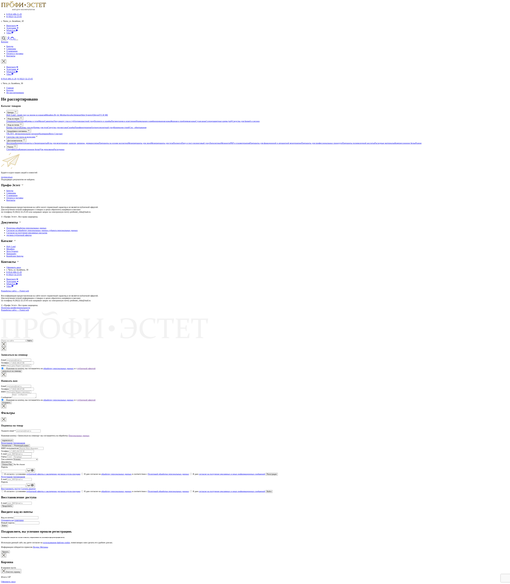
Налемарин (44, 134)
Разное (418, 143)
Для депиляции (47, 149)
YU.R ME (103, 115)
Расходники (59, 149)
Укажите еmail (8, 431)
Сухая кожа (201, 121)
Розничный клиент (21, 446)
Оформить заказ (13, 267)
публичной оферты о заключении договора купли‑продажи (53, 474)
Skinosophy (11, 254)
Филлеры (10, 143)
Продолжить (7, 506)
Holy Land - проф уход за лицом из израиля (25, 115)
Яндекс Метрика (40, 547)
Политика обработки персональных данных (26, 228)
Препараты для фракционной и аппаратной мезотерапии (275, 143)
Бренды (10, 112)
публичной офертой (86, 368)
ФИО (3, 365)
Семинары (11, 193)
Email (3, 360)
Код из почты (7, 517)
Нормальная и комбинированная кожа (153, 121)
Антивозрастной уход (84, 121)
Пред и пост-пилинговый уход (195, 143)
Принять (5, 552)
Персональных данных (79, 436)
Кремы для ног (26, 127)
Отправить (6, 403)
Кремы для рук (13, 127)
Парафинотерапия (83, 127)
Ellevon (96, 115)
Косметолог (7, 446)
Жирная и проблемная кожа (183, 121)
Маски (41, 121)
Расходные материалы (385, 143)
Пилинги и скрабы (102, 121)
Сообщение (6, 397)
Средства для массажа (58, 127)
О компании (12, 195)
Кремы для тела (40, 127)
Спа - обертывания (137, 127)
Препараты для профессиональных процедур (321, 143)
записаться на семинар (11, 371)
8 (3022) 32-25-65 (14, 16)
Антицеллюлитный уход (102, 127)
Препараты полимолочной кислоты (358, 143)
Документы (6, 462)
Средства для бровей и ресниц (246, 121)
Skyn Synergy (12, 251)
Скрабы (71, 127)
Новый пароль (7, 523)
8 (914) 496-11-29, (9, 79)
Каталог (10, 90)
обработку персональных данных (58, 368)
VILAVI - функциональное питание (22, 134)
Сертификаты (12, 149)
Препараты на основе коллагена (113, 143)
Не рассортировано (15, 93)
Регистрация (6, 443)
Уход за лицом (13, 119)
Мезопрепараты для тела (162, 143)
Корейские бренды (14, 256)
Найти (29, 341)
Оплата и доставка (14, 198)
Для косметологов (15, 141)
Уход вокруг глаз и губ (64, 121)
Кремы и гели (32, 121)
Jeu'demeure (76, 115)
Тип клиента (7, 459)
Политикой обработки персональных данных (168, 474)
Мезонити (225, 143)
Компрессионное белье (405, 143)
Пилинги (177, 143)
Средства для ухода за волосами (20, 137)
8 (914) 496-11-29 (14, 14)
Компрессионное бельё (29, 149)
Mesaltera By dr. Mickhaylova (58, 115)
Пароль (4, 467)
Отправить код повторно (12, 520)
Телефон (5, 363)
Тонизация (21, 121)
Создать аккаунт (28, 489)
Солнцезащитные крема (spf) (219, 121)
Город (3, 457)
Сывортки (49, 121)
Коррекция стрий (121, 127)
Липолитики (215, 143)
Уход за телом (13, 125)
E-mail (4, 454)
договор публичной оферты (19, 235)
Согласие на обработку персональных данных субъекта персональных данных (42, 230)
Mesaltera (10, 249)
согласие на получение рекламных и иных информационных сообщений (232, 474)
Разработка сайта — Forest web (15, 291)
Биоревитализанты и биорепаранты (31, 143)
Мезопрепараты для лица (139, 143)
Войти (269, 491)
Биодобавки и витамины (17, 131)
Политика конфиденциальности (15, 308)
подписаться (6, 177)
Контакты (10, 200)
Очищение (11, 121)
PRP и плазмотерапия (240, 143)
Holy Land (11, 246)
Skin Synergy (87, 115)
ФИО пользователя (9, 448)
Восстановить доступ (10, 489)
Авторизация (19, 443)
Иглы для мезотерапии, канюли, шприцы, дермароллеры (73, 143)
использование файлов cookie (56, 542)
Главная (10, 88)
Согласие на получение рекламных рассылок (26, 233)
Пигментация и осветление (123, 121)
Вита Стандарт (56, 134)
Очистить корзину (12, 572)
